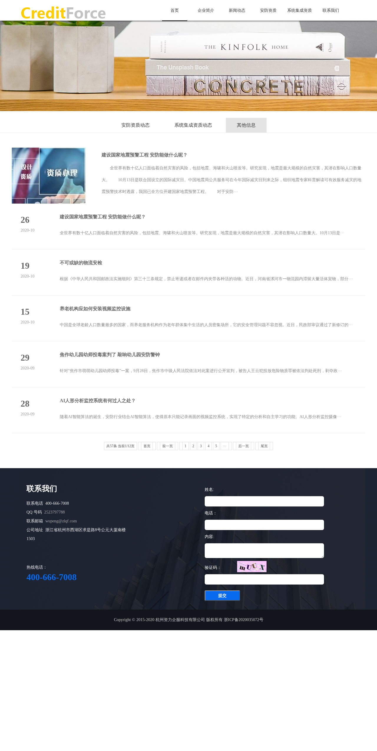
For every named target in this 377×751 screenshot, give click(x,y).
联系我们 (331, 10)
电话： (211, 513)
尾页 (264, 446)
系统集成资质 (299, 10)
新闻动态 (237, 10)
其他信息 (246, 125)
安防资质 (268, 10)
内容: (209, 536)
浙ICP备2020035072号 (243, 620)
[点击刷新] (252, 566)
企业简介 (206, 10)
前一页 (167, 446)
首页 (175, 10)
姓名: (209, 489)
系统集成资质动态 (193, 125)
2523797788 (54, 512)
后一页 (243, 446)
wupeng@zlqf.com (61, 521)
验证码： (213, 567)
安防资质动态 (135, 125)
